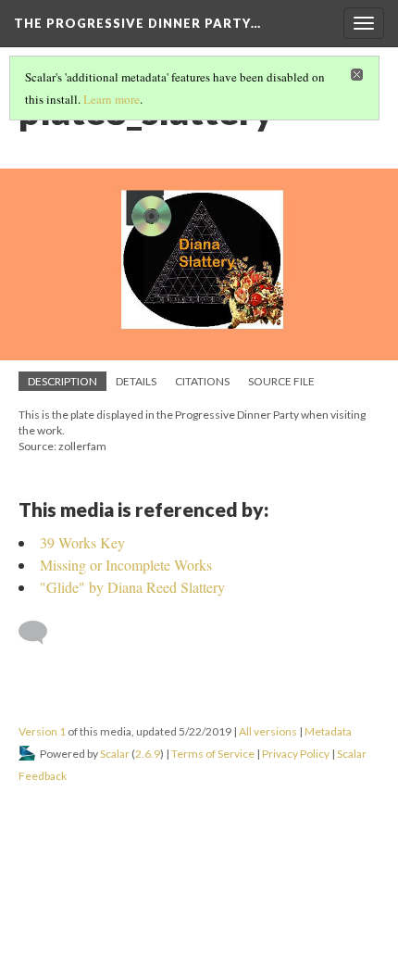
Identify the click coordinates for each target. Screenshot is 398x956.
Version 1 (42, 731)
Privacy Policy (296, 754)
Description (62, 381)
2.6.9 (147, 754)
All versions (268, 731)
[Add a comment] (41, 633)
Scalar (115, 754)
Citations (202, 381)
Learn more (111, 99)
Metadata (328, 731)
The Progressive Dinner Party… (137, 23)
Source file (281, 381)
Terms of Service (213, 754)
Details (136, 381)
